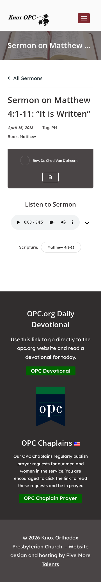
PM (54, 127)
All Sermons (27, 78)
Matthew (28, 136)
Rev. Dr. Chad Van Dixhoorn (55, 160)
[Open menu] (84, 18)
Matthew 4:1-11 (61, 247)
